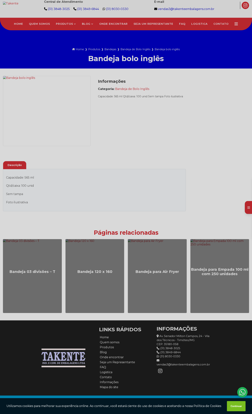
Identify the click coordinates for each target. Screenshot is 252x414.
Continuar (236, 406)
